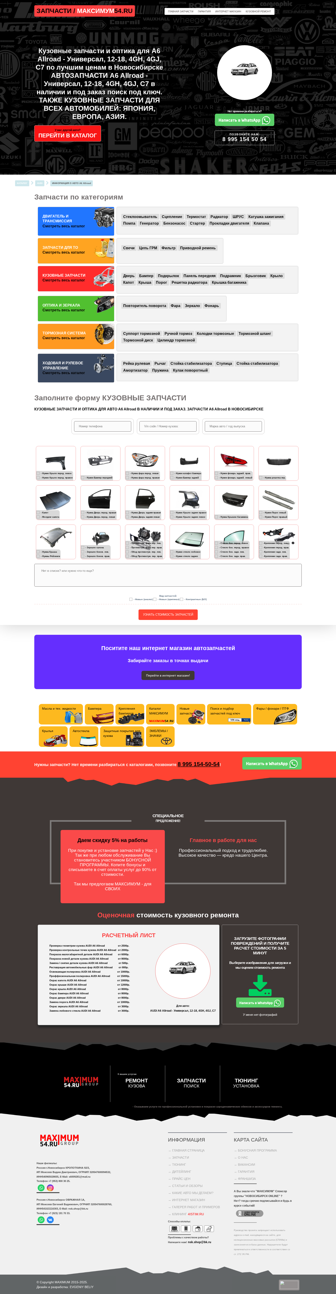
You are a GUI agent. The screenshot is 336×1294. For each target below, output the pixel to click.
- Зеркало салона (94, 547)
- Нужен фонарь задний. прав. (235, 473)
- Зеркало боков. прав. (97, 556)
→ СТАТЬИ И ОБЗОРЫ (185, 1186)
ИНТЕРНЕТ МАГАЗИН (228, 11)
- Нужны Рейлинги (50, 556)
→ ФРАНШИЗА (245, 1179)
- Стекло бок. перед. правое (234, 547)
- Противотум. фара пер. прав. (146, 547)
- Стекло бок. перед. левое (233, 543)
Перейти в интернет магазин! (168, 675)
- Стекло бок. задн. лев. (232, 552)
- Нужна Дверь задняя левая (145, 517)
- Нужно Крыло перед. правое (57, 477)
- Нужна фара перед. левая (144, 473)
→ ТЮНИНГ (177, 1164)
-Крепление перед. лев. (276, 543)
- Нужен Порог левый (275, 512)
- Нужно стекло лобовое (187, 552)
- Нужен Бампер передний (98, 477)
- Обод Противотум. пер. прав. (146, 556)
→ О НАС (241, 1157)
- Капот (44, 512)
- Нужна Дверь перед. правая (100, 512)
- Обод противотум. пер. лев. (145, 552)
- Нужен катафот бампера (188, 473)
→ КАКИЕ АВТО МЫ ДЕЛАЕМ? (190, 1193)
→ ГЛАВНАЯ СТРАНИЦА (186, 1150)
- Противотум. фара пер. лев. (145, 543)
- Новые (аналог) (143, 599)
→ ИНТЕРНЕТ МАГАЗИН (186, 1200)
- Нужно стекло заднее (186, 556)
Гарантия (204, 11)
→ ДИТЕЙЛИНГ (179, 1171)
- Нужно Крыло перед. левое (56, 473)
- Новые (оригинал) (168, 599)
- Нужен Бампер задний (187, 477)
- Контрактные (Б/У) (195, 599)
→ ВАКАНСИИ (244, 1164)
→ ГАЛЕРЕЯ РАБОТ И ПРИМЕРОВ (194, 1207)
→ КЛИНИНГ (186, 1214)
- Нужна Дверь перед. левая (100, 517)
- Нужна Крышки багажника (233, 517)
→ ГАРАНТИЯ (244, 1171)
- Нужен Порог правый (275, 517)
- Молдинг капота (50, 517)
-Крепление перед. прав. (276, 547)
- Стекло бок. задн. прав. (232, 556)
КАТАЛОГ (22, 183)
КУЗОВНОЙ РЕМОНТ (258, 11)
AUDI (40, 183)
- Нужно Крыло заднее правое (190, 512)
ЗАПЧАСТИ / (57, 10)
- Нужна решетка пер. (275, 477)
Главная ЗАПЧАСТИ (180, 11)
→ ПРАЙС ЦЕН (179, 1179)
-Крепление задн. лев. (275, 552)
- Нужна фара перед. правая (145, 477)
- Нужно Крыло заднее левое (190, 517)
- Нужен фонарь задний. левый (235, 477)
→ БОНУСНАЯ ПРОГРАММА (255, 1150)
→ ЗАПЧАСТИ (178, 1157)
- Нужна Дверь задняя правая (145, 512)
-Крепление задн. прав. (276, 556)
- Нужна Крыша (49, 552)
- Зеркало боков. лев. (97, 552)
